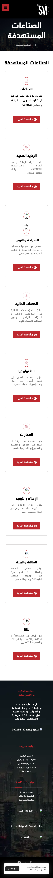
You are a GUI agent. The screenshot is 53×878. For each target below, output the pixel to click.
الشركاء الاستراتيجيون (26, 760)
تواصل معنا (26, 771)
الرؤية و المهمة (26, 756)
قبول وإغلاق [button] (12, 868)
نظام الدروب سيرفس (26, 767)
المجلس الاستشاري (26, 764)
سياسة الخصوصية (27, 800)
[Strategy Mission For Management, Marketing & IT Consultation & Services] (43, 10)
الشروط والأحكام (26, 796)
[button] (31, 863)
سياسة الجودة (26, 792)
